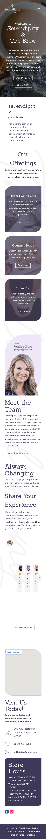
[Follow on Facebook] (7, 811)
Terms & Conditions (16, 831)
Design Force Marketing (23, 835)
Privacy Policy (31, 828)
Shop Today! (23, 222)
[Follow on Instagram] (11, 811)
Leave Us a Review (23, 627)
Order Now (23, 265)
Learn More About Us (17, 453)
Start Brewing (23, 311)
